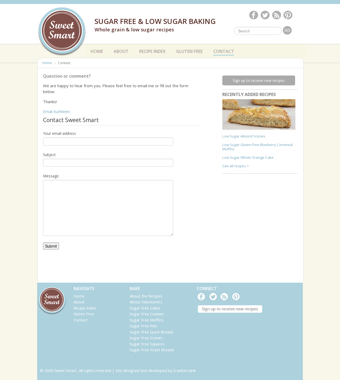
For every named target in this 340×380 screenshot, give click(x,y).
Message (51, 175)
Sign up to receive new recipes (259, 80)
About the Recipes (146, 296)
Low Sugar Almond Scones (243, 136)
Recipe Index (152, 50)
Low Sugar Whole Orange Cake (248, 157)
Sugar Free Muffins (146, 320)
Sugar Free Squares (147, 343)
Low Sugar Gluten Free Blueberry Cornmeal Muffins (257, 146)
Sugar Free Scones (146, 337)
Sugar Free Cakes (145, 308)
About (121, 50)
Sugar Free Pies (143, 325)
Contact (223, 51)
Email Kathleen (56, 111)
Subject (49, 154)
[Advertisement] (262, 214)
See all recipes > (235, 166)
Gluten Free (189, 51)
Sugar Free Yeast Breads (152, 349)
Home (97, 51)
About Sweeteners (146, 301)
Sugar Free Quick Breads (151, 332)
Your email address (59, 133)
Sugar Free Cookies (147, 313)
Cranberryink (184, 370)
